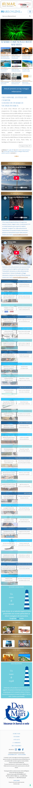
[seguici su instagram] (15, 749)
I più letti (16, 740)
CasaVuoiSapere (22, 754)
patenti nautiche (5, 153)
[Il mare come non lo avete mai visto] (16, 29)
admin (17, 150)
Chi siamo (16, 737)
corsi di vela (6, 151)
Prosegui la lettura (24, 146)
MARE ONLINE (17, 780)
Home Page (16, 734)
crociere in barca (13, 151)
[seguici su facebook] (22, 749)
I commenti (16, 743)
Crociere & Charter (25, 150)
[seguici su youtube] (19, 749)
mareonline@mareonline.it (20, 234)
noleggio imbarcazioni (23, 151)
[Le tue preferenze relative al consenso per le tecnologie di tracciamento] (30, 785)
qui (18, 618)
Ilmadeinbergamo (12, 754)
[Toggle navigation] (30, 11)
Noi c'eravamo (16, 746)
